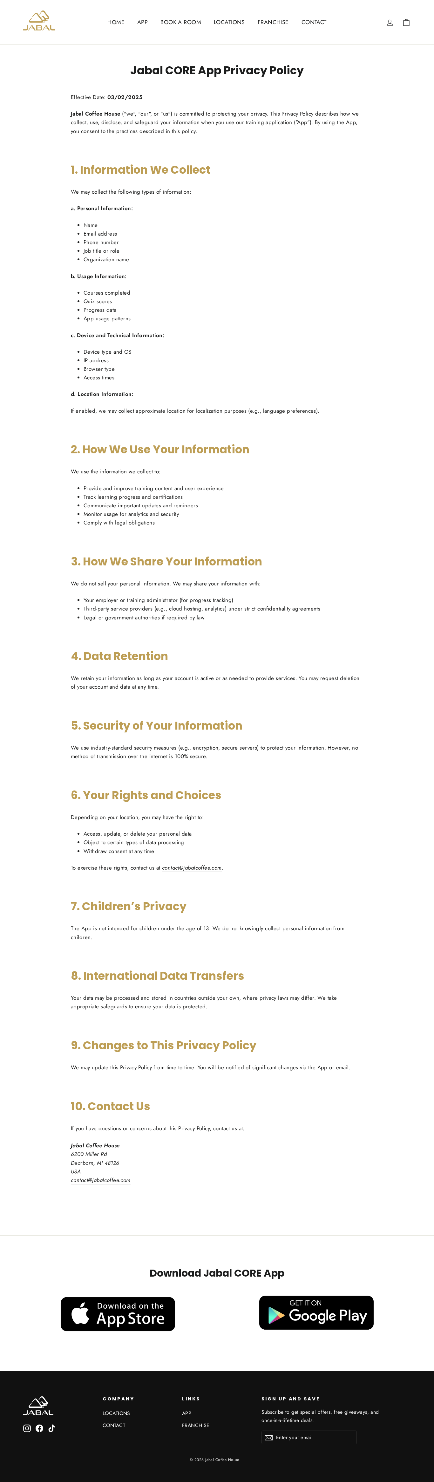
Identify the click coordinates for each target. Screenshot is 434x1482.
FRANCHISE (273, 22)
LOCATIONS (229, 22)
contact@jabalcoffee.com (192, 867)
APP (142, 22)
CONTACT (314, 22)
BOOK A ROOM (180, 22)
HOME (116, 22)
